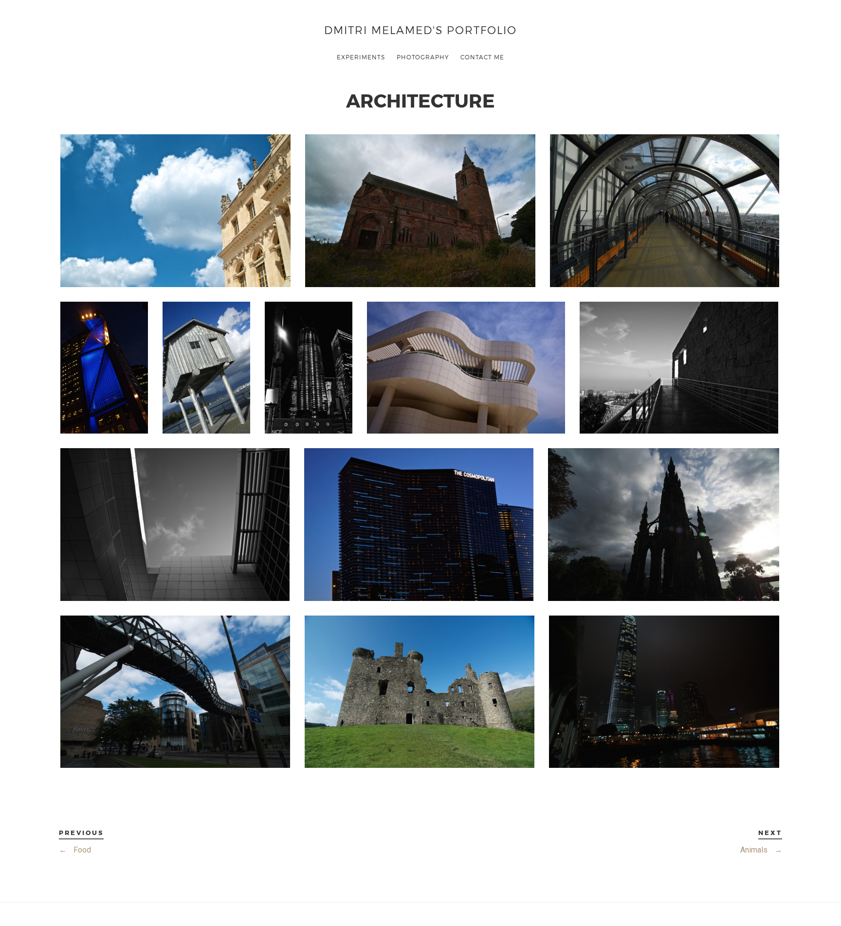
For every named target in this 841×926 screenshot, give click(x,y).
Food (75, 849)
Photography (423, 57)
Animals (761, 849)
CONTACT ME (482, 57)
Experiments (361, 57)
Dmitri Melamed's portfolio (420, 29)
